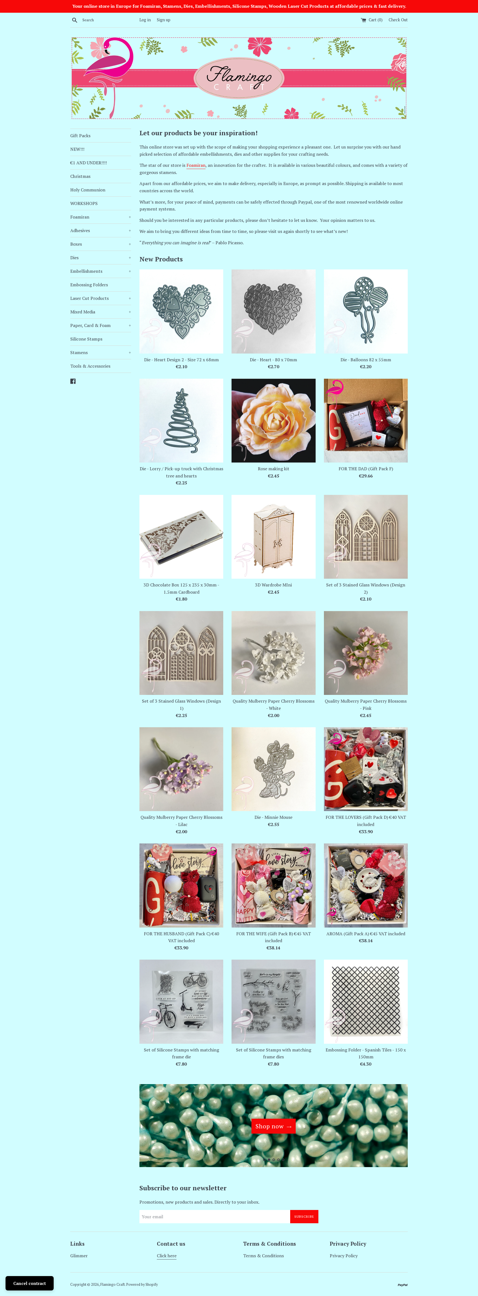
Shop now (270, 1126)
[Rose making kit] (273, 421)
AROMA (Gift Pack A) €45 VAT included (365, 934)
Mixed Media (100, 312)
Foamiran (100, 217)
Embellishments (100, 271)
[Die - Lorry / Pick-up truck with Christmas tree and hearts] (181, 421)
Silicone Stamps (86, 339)
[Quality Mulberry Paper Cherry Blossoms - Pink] (366, 653)
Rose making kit (273, 469)
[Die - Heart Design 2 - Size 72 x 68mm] (181, 311)
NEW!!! (77, 149)
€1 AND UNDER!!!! (88, 163)
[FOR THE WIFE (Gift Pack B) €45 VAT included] (273, 885)
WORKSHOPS (84, 203)
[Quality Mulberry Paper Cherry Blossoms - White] (273, 653)
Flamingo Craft (112, 1284)
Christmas (80, 176)
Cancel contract (29, 1283)
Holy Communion (87, 190)
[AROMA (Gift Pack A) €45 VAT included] (366, 885)
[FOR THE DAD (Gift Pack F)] (366, 421)
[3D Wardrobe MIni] (273, 537)
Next (396, 1127)
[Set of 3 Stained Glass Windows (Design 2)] (366, 537)
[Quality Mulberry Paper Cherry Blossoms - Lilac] (181, 769)
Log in (145, 19)
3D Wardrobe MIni (273, 585)
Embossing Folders (89, 285)
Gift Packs (80, 136)
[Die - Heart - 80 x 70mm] (273, 311)
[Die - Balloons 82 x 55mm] (366, 311)
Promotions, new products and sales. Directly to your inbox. (199, 1202)
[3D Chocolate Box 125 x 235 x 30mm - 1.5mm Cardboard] (181, 537)
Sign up (163, 19)
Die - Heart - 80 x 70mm (273, 360)
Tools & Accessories (90, 366)
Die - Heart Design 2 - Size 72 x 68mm (181, 360)
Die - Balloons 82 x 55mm (366, 360)
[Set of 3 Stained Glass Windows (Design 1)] (181, 653)
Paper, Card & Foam (100, 325)
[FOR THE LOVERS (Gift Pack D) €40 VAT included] (366, 769)
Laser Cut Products (100, 298)
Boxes (100, 244)
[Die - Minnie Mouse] (273, 769)
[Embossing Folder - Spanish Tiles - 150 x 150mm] (366, 1001)
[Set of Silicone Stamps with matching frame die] (181, 1001)
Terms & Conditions (263, 1256)
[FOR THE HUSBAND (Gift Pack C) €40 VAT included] (181, 885)
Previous (151, 1127)
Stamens (100, 352)
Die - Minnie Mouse (273, 817)
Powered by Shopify (142, 1284)
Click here (166, 1256)
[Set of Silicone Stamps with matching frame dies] (273, 1001)
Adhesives (100, 230)
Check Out (398, 19)
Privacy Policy (344, 1256)
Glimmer (79, 1256)
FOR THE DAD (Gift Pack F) (366, 469)
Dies (100, 257)
